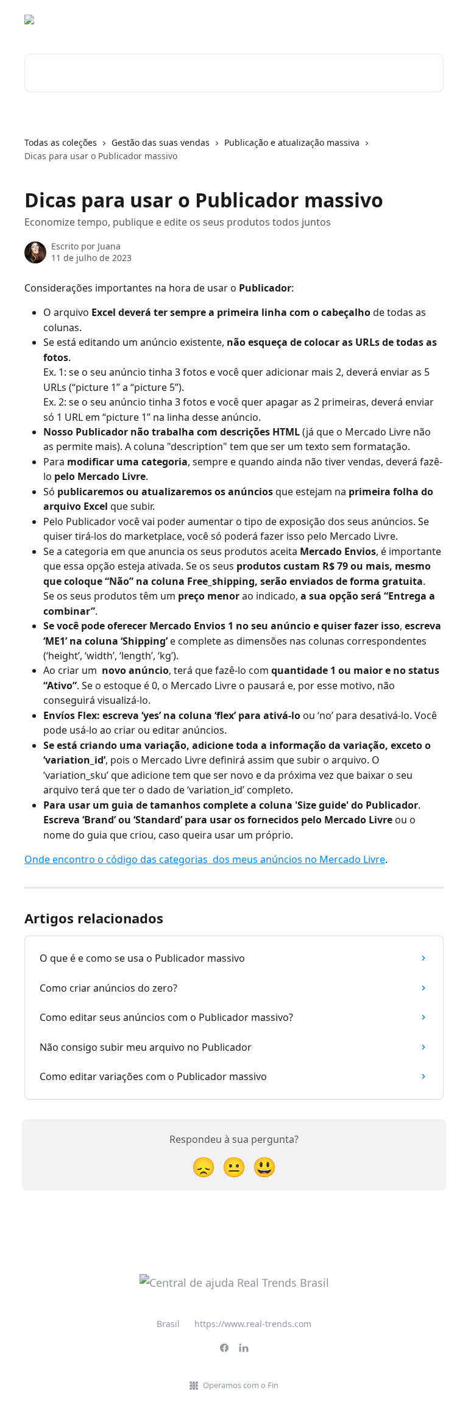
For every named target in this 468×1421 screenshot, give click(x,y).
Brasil (168, 1324)
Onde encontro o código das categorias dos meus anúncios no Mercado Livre (204, 859)
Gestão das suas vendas (161, 142)
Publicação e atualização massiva (292, 142)
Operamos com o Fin (240, 1385)
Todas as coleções (60, 142)
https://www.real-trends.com (252, 1324)
